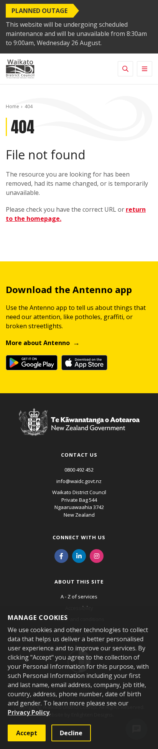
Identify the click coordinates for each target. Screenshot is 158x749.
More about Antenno (38, 343)
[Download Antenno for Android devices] (32, 362)
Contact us (79, 454)
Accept (26, 733)
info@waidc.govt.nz (79, 481)
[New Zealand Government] (79, 429)
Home (12, 106)
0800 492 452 (79, 469)
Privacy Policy (28, 712)
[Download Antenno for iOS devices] (84, 362)
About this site (79, 581)
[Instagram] (97, 555)
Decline (71, 733)
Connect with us (79, 537)
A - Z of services (79, 596)
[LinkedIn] (79, 555)
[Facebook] (61, 555)
